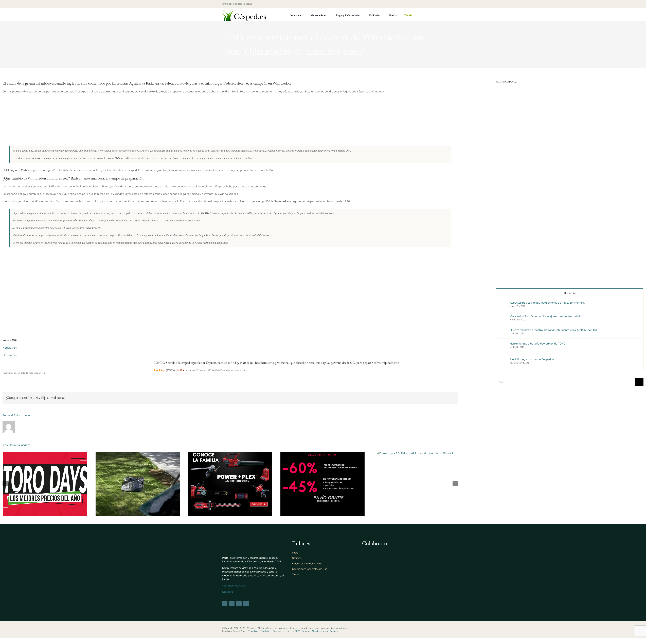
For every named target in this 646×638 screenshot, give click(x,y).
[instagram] (418, 4)
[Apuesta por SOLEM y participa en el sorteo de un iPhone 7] (415, 453)
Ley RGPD (295, 631)
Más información (238, 370)
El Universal (10, 355)
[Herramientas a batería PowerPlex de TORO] (230, 453)
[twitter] (412, 4)
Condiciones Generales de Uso (275, 631)
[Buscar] (423, 15)
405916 (171, 370)
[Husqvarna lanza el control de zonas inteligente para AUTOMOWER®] (138, 453)
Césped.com (253, 631)
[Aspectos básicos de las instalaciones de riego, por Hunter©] (503, 303)
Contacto (334, 631)
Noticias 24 (10, 347)
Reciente (570, 293)
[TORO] (370, 573)
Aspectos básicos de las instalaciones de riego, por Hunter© (547, 302)
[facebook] (407, 4)
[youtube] (423, 4)
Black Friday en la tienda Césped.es (532, 359)
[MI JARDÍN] (370, 552)
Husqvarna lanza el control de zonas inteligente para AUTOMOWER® (553, 330)
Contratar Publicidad (234, 585)
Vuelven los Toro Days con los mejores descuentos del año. (546, 316)
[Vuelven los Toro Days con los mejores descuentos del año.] (45, 453)
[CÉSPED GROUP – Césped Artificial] (393, 552)
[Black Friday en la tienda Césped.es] (322, 453)
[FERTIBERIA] (415, 552)
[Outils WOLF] (415, 573)
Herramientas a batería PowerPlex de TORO (537, 343)
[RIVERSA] (393, 573)
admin (26, 415)
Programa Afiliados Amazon (315, 631)
